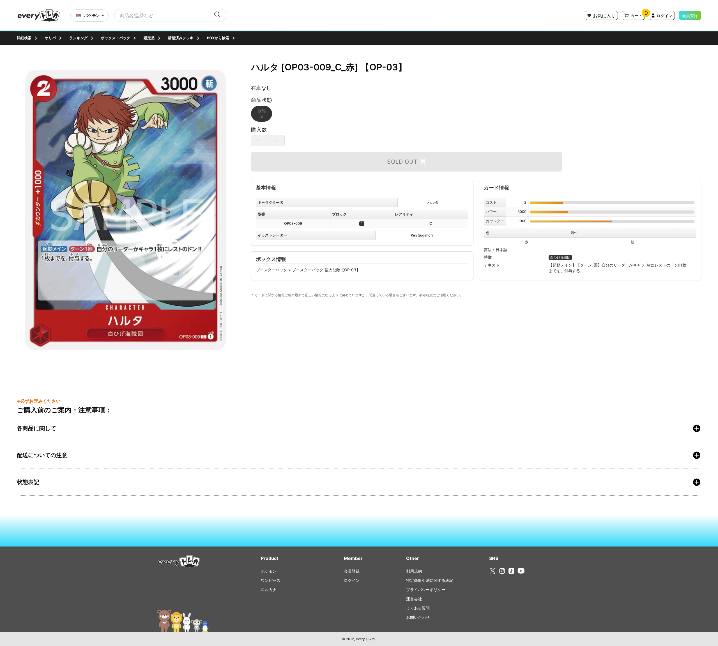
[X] (492, 571)
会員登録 (690, 15)
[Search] (217, 15)
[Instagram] (502, 571)
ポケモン (269, 571)
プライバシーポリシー (425, 589)
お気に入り (604, 15)
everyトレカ (365, 639)
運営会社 (414, 598)
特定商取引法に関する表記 (429, 580)
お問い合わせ (418, 617)
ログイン (664, 15)
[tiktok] (511, 571)
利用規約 (414, 571)
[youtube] (520, 571)
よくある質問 (418, 608)
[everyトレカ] (38, 15)
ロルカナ (269, 589)
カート (636, 15)
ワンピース (270, 580)
